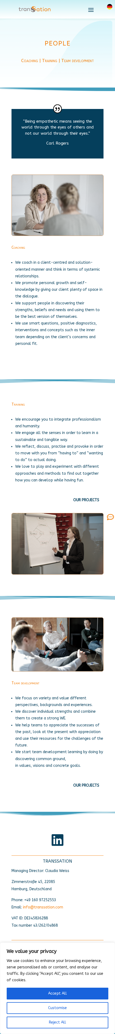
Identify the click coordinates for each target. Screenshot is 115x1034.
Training (49, 60)
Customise (57, 1008)
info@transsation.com (43, 907)
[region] (57, 988)
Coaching (29, 60)
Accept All (57, 993)
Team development (77, 60)
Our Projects (86, 500)
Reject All (57, 1022)
